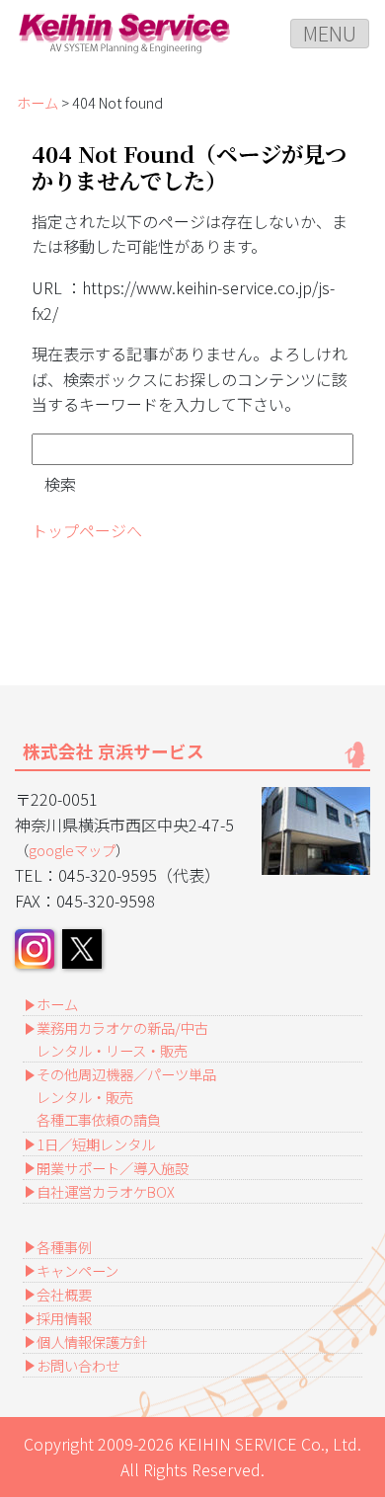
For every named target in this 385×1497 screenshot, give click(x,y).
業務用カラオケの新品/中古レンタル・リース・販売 (122, 1039)
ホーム (37, 102)
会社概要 (64, 1294)
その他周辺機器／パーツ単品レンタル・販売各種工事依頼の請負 (126, 1097)
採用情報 (64, 1317)
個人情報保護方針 (92, 1341)
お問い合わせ (78, 1365)
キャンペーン (77, 1270)
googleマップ (72, 849)
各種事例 (64, 1246)
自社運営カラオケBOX (106, 1191)
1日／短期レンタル (96, 1144)
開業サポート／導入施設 (113, 1167)
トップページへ (87, 530)
